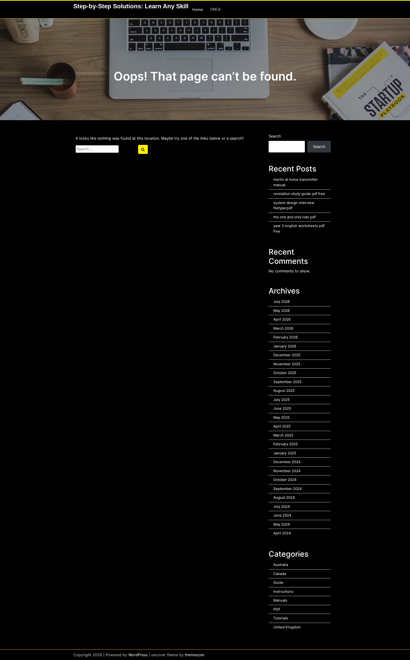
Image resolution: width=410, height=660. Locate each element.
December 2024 (287, 462)
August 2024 (284, 497)
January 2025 (284, 453)
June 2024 (282, 515)
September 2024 (287, 488)
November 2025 (286, 364)
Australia (280, 564)
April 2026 (282, 319)
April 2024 (282, 533)
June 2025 (282, 408)
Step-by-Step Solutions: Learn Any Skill (130, 6)
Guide (278, 582)
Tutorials (280, 618)
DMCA (215, 9)
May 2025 (281, 417)
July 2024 (281, 506)
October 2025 (284, 372)
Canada (279, 573)
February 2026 (285, 337)
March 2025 (283, 435)
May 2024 (281, 524)
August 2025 (284, 390)
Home (197, 9)
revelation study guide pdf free (299, 193)
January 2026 (284, 346)
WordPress (138, 654)
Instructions (283, 591)
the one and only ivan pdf (294, 217)
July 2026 (281, 301)
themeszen (194, 654)
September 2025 (287, 382)
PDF (276, 609)
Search (275, 136)
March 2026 (283, 328)
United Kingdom (287, 627)
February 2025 (285, 444)
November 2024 (287, 471)
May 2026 (281, 310)
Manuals (280, 600)
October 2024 (285, 479)
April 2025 (282, 426)
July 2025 (281, 399)
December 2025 (286, 355)
